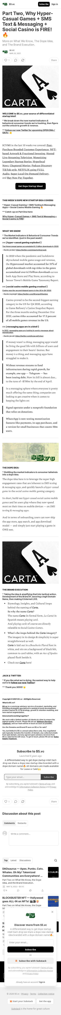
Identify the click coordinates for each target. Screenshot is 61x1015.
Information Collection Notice (40, 970)
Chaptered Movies (20, 166)
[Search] (56, 860)
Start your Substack (23, 1001)
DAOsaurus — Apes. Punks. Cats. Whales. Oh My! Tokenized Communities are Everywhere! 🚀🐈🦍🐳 (23, 872)
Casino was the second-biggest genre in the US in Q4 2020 (26, 290)
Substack (15, 1008)
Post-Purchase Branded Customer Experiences (27, 147)
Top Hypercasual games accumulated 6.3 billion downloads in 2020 (30, 246)
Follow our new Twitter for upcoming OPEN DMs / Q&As (28, 131)
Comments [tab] (9, 823)
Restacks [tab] (22, 823)
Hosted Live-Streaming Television (28, 156)
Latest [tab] (14, 860)
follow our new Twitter (22, 682)
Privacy (24, 993)
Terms (33, 993)
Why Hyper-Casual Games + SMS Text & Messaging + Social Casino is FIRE (29, 217)
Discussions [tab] (25, 860)
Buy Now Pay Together (20, 178)
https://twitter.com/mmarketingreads (31, 250)
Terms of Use (46, 967)
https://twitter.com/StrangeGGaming (33, 294)
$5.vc (12, 50)
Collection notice (46, 993)
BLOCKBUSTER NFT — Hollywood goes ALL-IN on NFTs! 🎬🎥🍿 (22, 899)
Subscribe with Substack (32, 960)
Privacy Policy (32, 973)
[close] (52, 912)
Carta (22, 663)
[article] (30, 879)
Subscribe (44, 4)
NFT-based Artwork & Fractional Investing (29, 152)
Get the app (45, 1001)
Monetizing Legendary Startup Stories (24, 160)
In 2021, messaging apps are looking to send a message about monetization (27, 331)
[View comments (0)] (16, 60)
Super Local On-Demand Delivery (30, 174)
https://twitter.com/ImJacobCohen (29, 336)
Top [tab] (6, 860)
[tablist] (15, 823)
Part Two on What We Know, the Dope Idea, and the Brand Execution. (21, 881)
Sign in (55, 4)
